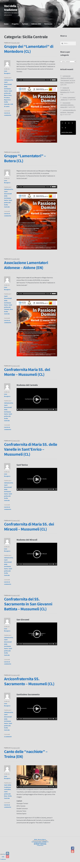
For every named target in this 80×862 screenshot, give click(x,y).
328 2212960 (43, 844)
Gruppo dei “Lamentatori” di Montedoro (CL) (28, 49)
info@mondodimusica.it (40, 843)
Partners (25, 24)
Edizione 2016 (36, 24)
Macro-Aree (8, 95)
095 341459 (36, 844)
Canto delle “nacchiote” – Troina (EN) (26, 754)
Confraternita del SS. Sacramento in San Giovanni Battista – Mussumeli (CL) (28, 604)
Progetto (15, 24)
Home (6, 24)
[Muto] (50, 80)
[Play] (18, 80)
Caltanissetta (8, 80)
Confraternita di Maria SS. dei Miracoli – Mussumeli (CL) (29, 527)
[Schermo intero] (56, 409)
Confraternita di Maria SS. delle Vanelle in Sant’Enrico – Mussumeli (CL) (30, 449)
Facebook (61, 24)
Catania (6, 309)
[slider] (54, 79)
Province (7, 97)
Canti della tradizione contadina (7, 787)
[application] (37, 79)
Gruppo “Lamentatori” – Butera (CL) (25, 158)
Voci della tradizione (10, 8)
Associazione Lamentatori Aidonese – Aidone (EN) (26, 265)
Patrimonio (48, 24)
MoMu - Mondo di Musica (40, 839)
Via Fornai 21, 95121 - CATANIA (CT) (40, 842)
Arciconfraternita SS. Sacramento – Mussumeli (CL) (29, 681)
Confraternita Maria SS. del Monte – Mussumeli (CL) (27, 372)
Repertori (7, 100)
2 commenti (8, 736)
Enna (11, 309)
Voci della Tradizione (3, 857)
